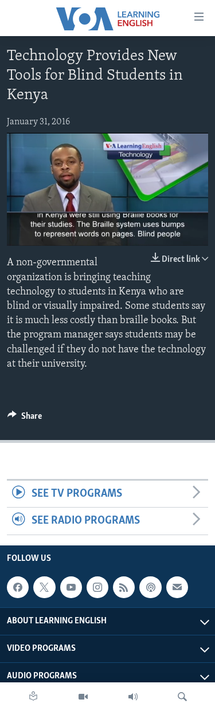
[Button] (24, 419)
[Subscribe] (177, 587)
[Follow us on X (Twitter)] (44, 587)
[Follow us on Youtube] (71, 587)
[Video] (83, 696)
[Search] (182, 696)
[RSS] (124, 587)
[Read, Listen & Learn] (33, 696)
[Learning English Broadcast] (133, 696)
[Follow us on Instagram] (97, 587)
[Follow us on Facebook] (18, 587)
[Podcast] (150, 587)
